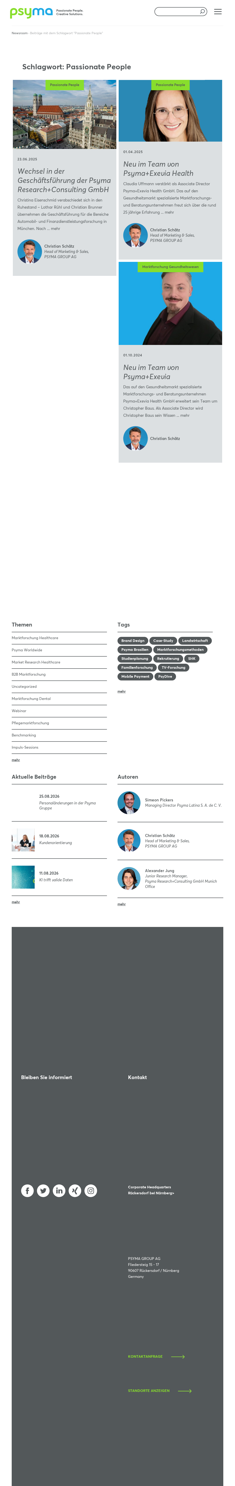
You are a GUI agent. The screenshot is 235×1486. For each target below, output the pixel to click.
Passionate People (64, 85)
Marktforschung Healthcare (35, 638)
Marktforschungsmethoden (180, 650)
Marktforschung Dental (31, 699)
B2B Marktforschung (29, 674)
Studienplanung (134, 658)
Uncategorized (24, 686)
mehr (55, 229)
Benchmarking (24, 735)
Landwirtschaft (195, 641)
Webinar (19, 711)
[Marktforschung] (47, 17)
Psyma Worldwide (27, 650)
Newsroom (20, 33)
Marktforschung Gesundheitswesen (170, 267)
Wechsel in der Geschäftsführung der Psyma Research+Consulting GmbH (64, 181)
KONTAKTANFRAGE (145, 1357)
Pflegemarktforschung (30, 723)
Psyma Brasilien (134, 650)
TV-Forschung (173, 667)
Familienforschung (137, 667)
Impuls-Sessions (25, 747)
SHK (192, 658)
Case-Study (163, 641)
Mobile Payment (135, 676)
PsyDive (165, 676)
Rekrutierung (168, 658)
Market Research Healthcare (36, 662)
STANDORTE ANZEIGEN (149, 1391)
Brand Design (132, 641)
